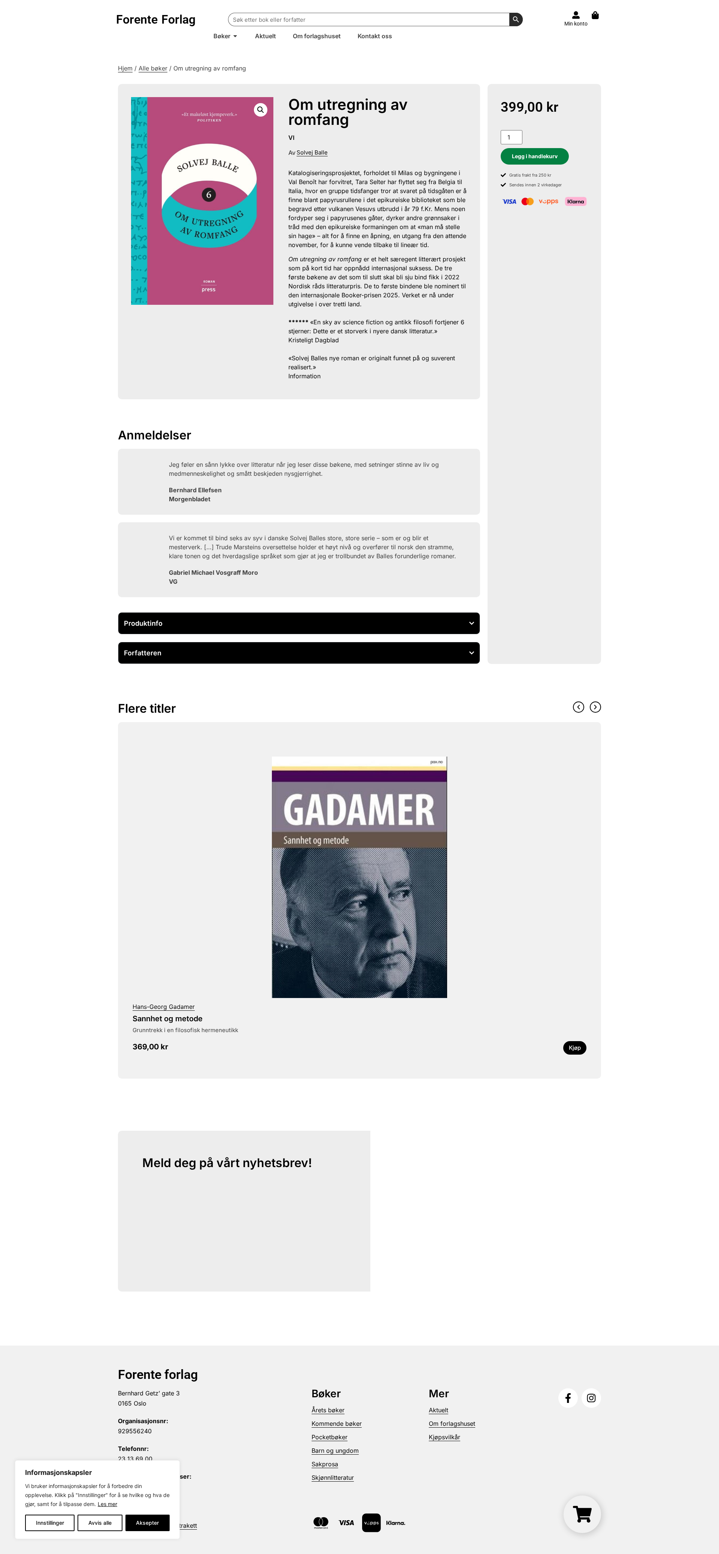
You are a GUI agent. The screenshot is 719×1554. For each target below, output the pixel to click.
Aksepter (147, 1523)
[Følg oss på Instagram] (591, 1398)
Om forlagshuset (452, 1423)
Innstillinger (50, 1523)
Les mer (107, 1504)
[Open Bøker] (235, 35)
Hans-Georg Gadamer (164, 1006)
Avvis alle (100, 1523)
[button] (260, 110)
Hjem (125, 68)
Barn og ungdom (335, 1450)
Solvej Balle (312, 152)
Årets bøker (328, 1410)
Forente (155, 19)
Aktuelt (438, 1410)
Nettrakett (183, 1525)
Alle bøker (153, 68)
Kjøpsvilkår (444, 1437)
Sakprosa (325, 1464)
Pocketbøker (330, 1437)
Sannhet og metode (168, 1018)
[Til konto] (576, 15)
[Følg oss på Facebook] (568, 1398)
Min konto (576, 24)
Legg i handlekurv (535, 156)
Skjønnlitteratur (333, 1477)
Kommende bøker (337, 1423)
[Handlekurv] (599, 15)
